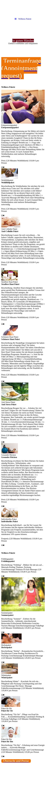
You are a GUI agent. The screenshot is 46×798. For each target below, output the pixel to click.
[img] (23, 8)
